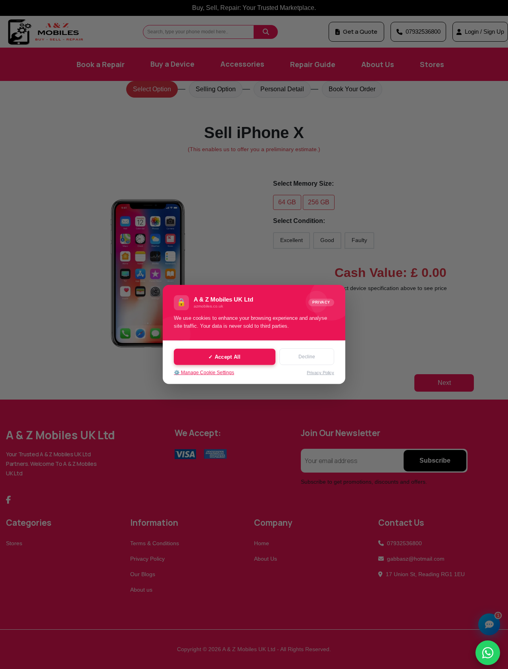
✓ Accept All (224, 356)
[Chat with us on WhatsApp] (487, 652)
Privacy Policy (320, 372)
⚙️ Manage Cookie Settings (204, 372)
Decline (306, 356)
